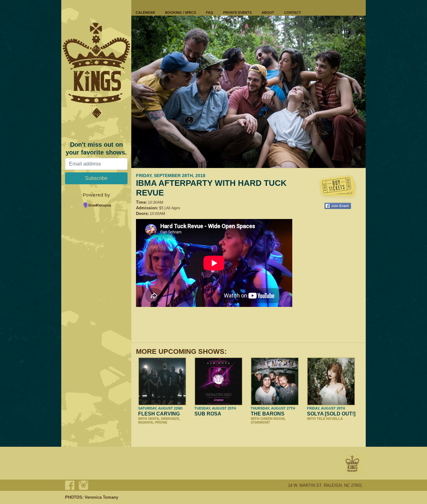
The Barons (267, 413)
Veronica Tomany (101, 497)
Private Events (237, 12)
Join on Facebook (337, 206)
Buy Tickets (337, 187)
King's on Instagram (83, 485)
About (268, 12)
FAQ (209, 12)
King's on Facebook (69, 485)
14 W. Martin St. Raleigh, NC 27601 (325, 485)
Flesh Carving (159, 413)
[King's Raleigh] (96, 70)
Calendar (145, 12)
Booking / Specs (180, 12)
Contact (292, 12)
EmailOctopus (99, 205)
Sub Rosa (207, 413)
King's (352, 464)
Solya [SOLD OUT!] (331, 413)
